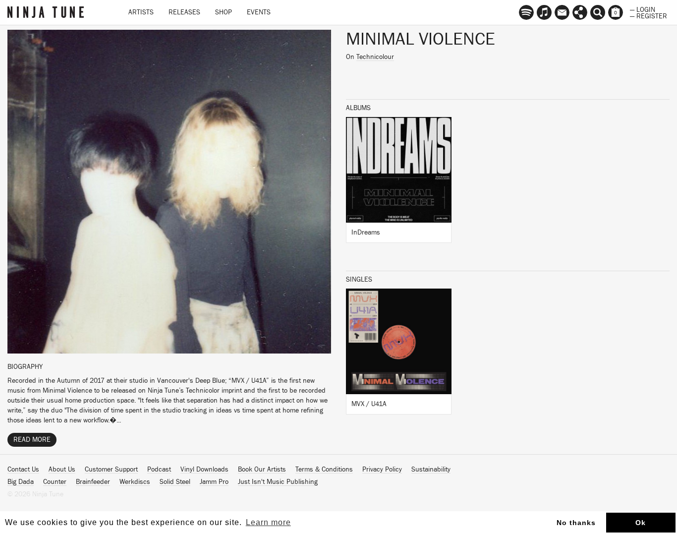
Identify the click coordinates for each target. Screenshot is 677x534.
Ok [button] (640, 523)
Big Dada (20, 481)
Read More (32, 439)
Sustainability (431, 469)
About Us (62, 469)
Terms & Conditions (324, 469)
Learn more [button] (268, 522)
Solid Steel (175, 481)
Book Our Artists (262, 469)
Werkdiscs (134, 481)
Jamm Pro (214, 481)
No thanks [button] (576, 523)
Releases (184, 12)
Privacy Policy (382, 469)
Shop (223, 12)
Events (259, 12)
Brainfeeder (93, 481)
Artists (141, 12)
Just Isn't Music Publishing (278, 481)
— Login (642, 8)
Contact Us (23, 469)
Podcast (159, 469)
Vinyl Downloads (204, 469)
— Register (648, 15)
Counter (54, 481)
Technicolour (375, 57)
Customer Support (111, 469)
